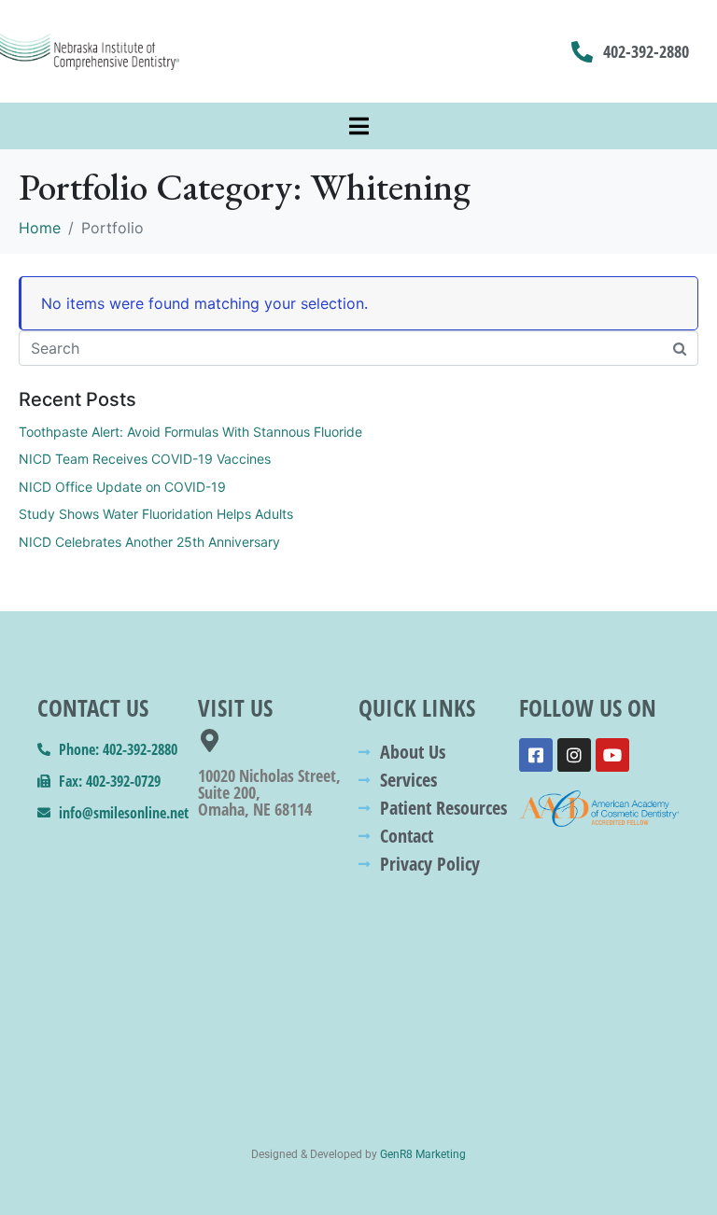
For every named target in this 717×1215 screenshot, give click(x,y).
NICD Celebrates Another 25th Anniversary (149, 542)
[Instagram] (574, 755)
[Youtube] (612, 755)
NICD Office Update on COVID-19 (122, 487)
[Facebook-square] (536, 755)
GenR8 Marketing (423, 1154)
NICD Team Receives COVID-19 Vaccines (145, 459)
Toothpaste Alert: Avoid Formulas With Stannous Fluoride (190, 432)
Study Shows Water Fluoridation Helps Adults (156, 514)
